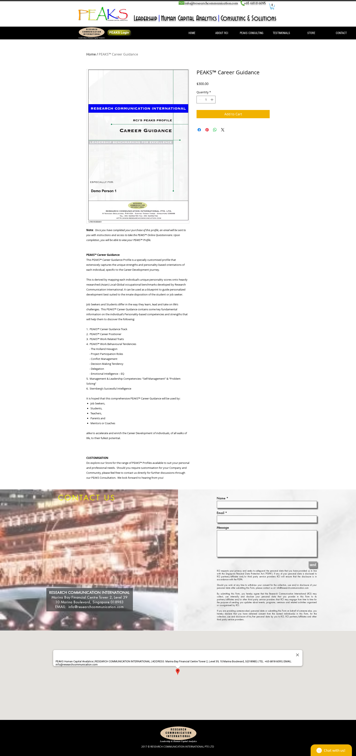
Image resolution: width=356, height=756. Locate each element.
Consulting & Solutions (248, 18)
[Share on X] (222, 129)
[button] (272, 6)
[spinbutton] (206, 99)
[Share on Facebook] (199, 129)
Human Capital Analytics (189, 18)
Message (223, 527)
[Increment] (212, 99)
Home (91, 54)
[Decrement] (199, 99)
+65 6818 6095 (255, 3)
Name (221, 498)
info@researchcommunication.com (211, 3)
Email (220, 512)
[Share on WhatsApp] (214, 129)
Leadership (145, 18)
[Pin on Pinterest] (207, 129)
